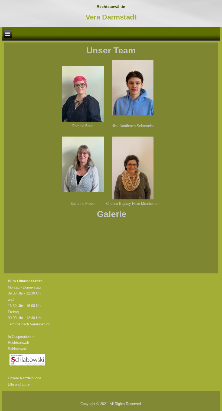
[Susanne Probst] (83, 164)
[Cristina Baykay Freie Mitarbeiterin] (132, 167)
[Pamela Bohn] (83, 94)
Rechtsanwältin (111, 6)
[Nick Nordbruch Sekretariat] (132, 88)
